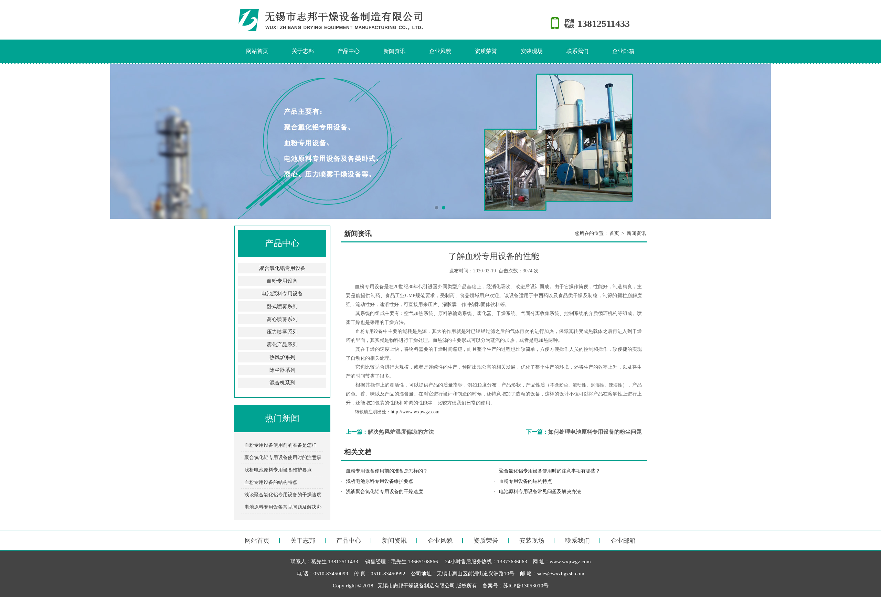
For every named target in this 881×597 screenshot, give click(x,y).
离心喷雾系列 (282, 319)
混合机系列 (282, 383)
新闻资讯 (394, 51)
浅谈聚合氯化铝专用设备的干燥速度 (384, 491)
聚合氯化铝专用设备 (282, 268)
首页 (614, 233)
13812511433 (603, 23)
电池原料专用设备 (282, 293)
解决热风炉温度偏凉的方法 (401, 432)
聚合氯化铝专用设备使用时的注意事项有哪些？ (549, 471)
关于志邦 (303, 51)
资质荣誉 (486, 51)
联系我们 (577, 51)
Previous (12, 141)
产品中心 (349, 51)
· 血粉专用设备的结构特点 (269, 482)
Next (869, 141)
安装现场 (532, 51)
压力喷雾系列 (282, 332)
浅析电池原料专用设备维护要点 (379, 481)
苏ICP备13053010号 (526, 585)
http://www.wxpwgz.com (415, 411)
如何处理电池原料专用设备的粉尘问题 (595, 432)
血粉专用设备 (282, 281)
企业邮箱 (623, 51)
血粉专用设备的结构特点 (525, 481)
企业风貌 (440, 51)
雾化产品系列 (282, 344)
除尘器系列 (282, 370)
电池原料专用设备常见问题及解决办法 (540, 491)
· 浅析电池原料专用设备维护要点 (276, 470)
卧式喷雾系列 (282, 306)
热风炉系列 (282, 357)
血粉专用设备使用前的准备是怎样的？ (387, 471)
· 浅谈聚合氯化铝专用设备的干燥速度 (281, 494)
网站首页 (257, 51)
